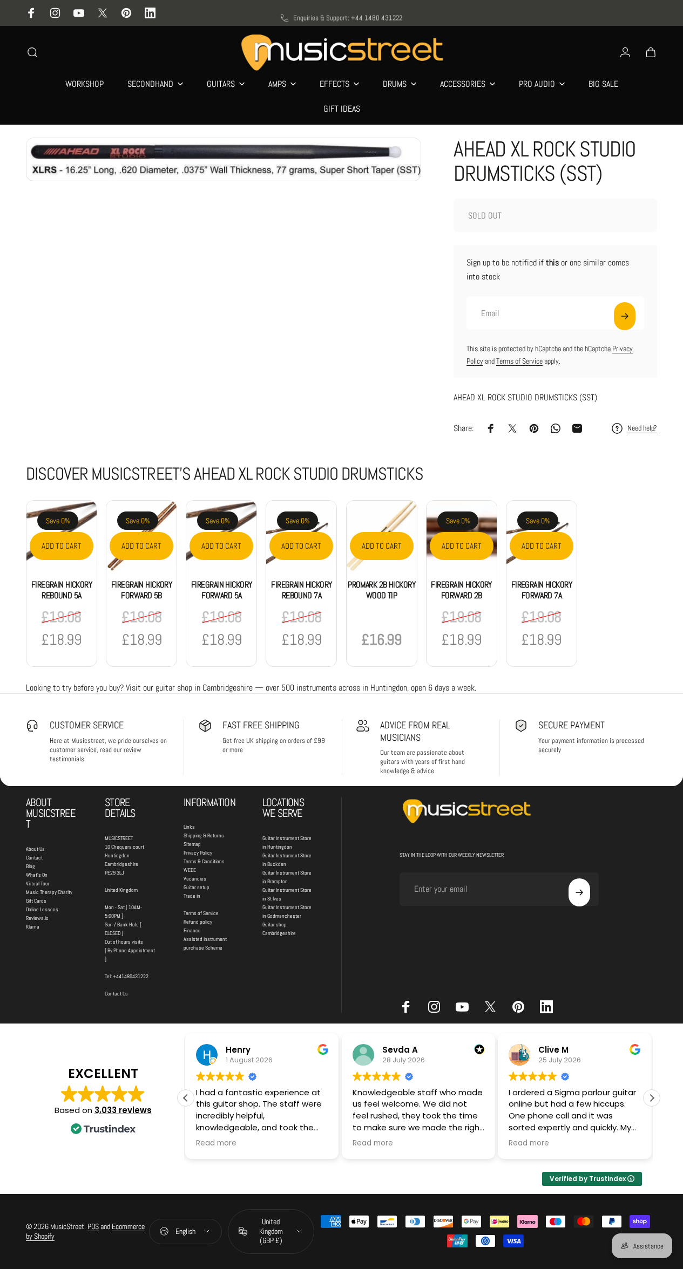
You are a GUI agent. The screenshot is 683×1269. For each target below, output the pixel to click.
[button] (652, 1098)
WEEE (190, 870)
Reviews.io (37, 918)
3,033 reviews (123, 1110)
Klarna (32, 926)
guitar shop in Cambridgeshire (204, 687)
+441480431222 (130, 976)
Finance (192, 930)
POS (93, 1226)
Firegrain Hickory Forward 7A (541, 590)
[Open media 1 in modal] (223, 159)
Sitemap (192, 844)
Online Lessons (42, 909)
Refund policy (198, 921)
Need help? (642, 428)
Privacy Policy (198, 852)
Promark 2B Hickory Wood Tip (381, 590)
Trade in (192, 895)
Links (189, 826)
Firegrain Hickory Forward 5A (221, 590)
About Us (35, 848)
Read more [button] (216, 1143)
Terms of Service (519, 361)
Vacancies (195, 878)
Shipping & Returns (204, 835)
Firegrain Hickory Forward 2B (461, 590)
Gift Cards (36, 900)
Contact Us (116, 993)
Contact (34, 857)
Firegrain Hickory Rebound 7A (301, 590)
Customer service (87, 725)
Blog (30, 866)
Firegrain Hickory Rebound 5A (61, 590)
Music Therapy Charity (49, 892)
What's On (37, 874)
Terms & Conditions (204, 861)
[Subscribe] (624, 316)
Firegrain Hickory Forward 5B (141, 590)
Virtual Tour (38, 883)
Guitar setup (196, 887)
